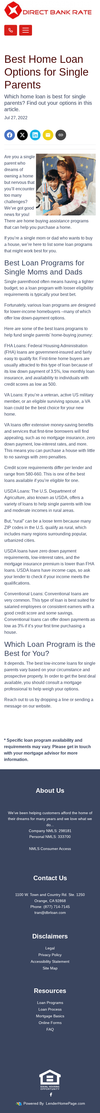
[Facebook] (51, 1094)
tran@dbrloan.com (50, 912)
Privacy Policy (50, 955)
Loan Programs (50, 1002)
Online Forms (50, 1023)
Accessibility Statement (50, 961)
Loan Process (50, 1009)
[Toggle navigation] (25, 30)
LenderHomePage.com (65, 1103)
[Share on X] (22, 135)
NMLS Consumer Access (50, 849)
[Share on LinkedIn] (35, 135)
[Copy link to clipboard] (60, 135)
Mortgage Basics (50, 1016)
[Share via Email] (48, 135)
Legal (50, 948)
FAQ (50, 1029)
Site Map (50, 968)
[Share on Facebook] (9, 135)
